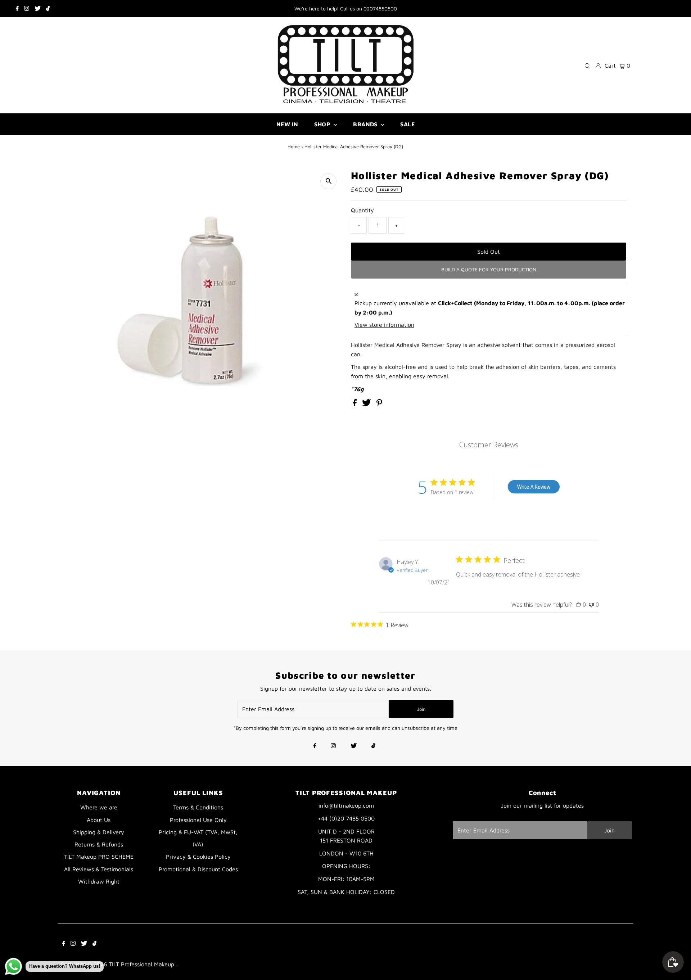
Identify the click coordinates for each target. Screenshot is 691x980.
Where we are (98, 807)
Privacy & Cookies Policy (198, 856)
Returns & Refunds (98, 844)
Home (294, 146)
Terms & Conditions (198, 807)
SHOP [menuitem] (323, 124)
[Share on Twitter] (367, 404)
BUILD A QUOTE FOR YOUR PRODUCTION (488, 269)
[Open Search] (587, 65)
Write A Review (533, 486)
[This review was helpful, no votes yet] (578, 605)
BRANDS (366, 124)
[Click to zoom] (328, 181)
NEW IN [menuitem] (287, 124)
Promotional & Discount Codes (198, 869)
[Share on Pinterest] (379, 404)
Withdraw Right (98, 881)
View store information (384, 324)
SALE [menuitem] (407, 124)
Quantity (362, 210)
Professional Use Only (198, 820)
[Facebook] (17, 8)
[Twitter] (37, 8)
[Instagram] (26, 8)
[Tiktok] (48, 8)
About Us (98, 820)
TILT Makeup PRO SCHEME (99, 856)
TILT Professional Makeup (142, 964)
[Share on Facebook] (355, 404)
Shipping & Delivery (98, 832)
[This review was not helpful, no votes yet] (591, 605)
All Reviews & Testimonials (98, 869)
